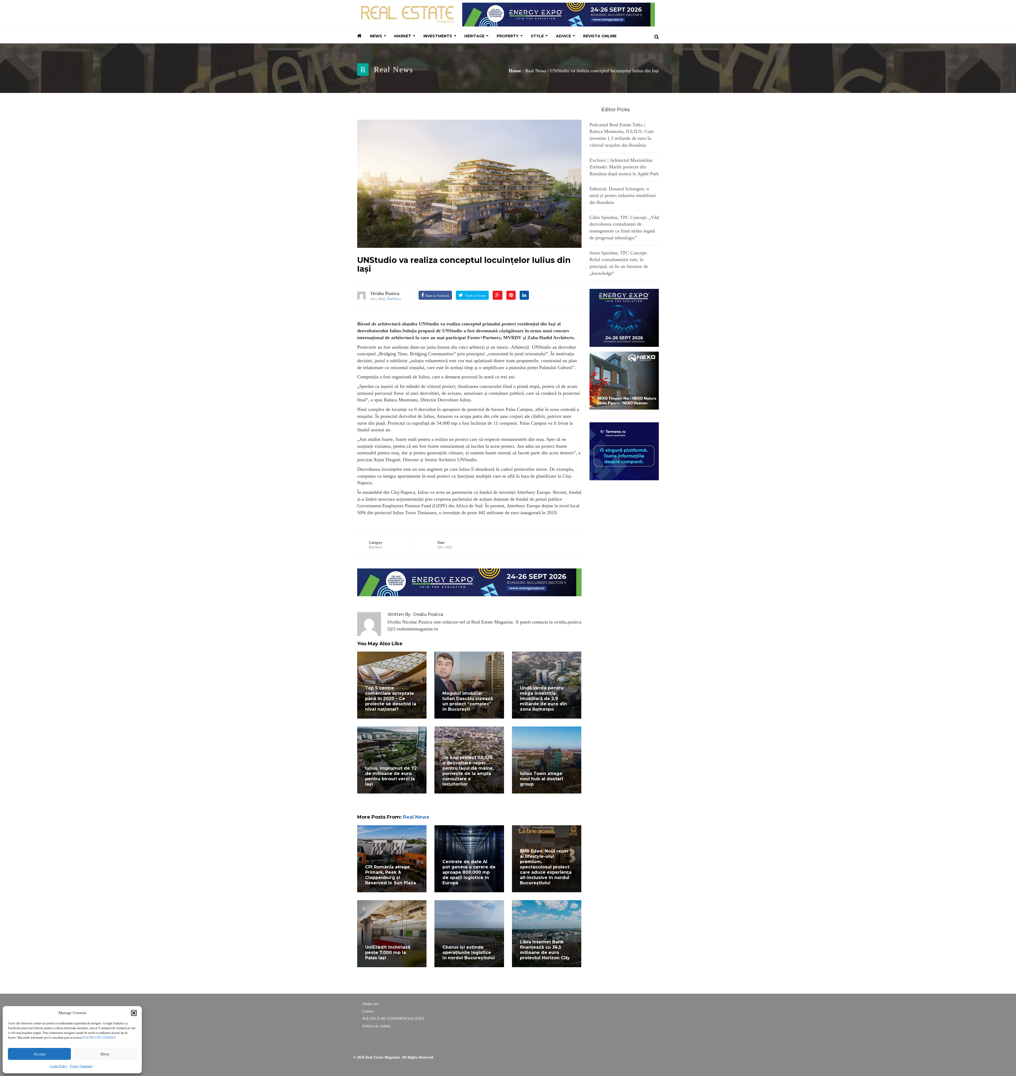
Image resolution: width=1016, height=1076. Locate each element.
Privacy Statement (81, 1066)
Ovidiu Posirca (385, 293)
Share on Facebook (437, 295)
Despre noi (370, 1004)
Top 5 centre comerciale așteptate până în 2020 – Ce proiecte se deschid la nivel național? (390, 698)
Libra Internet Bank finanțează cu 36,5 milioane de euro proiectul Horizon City (545, 949)
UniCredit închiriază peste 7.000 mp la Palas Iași (387, 952)
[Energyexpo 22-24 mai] (624, 317)
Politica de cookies (376, 1026)
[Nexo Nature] (624, 380)
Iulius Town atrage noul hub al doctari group (541, 779)
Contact (368, 1011)
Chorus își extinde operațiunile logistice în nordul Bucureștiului (468, 952)
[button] (134, 1013)
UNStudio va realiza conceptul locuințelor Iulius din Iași (464, 264)
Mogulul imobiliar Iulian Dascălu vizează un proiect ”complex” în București (467, 701)
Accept (39, 1054)
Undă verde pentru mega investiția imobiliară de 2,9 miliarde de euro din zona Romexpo (543, 698)
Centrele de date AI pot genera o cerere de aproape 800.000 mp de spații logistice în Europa (469, 872)
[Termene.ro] (624, 450)
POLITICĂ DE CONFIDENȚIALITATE (393, 1019)
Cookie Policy (58, 1066)
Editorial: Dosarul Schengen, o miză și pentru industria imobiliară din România (622, 195)
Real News (393, 69)
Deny (105, 1054)
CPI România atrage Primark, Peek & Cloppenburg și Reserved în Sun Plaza (390, 874)
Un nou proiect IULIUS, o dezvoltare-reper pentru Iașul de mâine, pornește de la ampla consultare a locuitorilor (468, 771)
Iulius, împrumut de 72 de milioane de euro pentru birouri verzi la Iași (391, 776)
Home (515, 70)
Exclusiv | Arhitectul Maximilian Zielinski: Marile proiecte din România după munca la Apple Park (624, 167)
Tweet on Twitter (475, 295)
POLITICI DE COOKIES (99, 1037)
